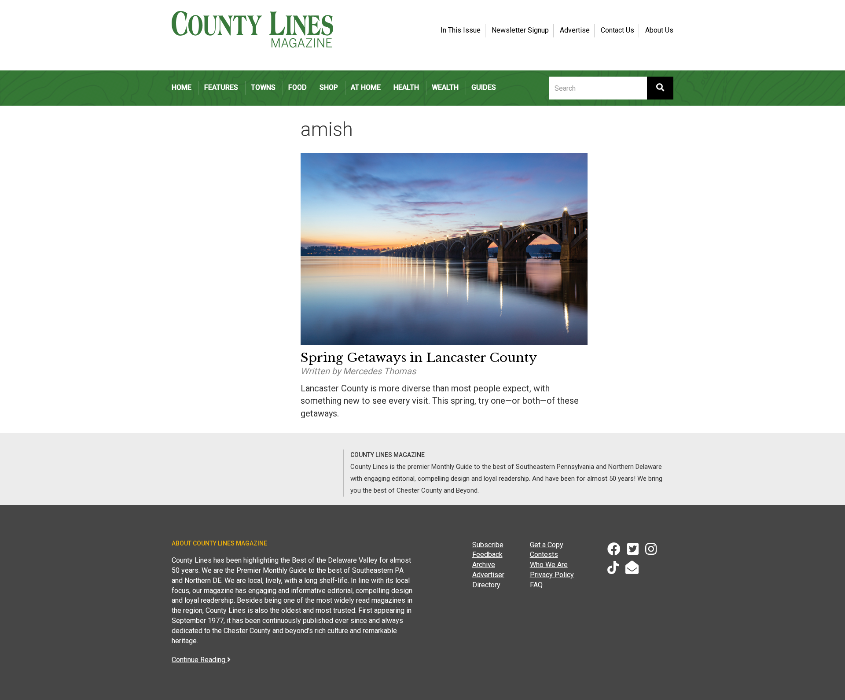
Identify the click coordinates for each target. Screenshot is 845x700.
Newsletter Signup (520, 30)
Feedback (487, 554)
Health (406, 87)
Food (297, 87)
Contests (544, 554)
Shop (329, 87)
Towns (263, 87)
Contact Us (617, 30)
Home (181, 87)
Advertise (575, 30)
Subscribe (487, 545)
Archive (483, 564)
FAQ (536, 585)
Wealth (445, 87)
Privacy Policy (552, 575)
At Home (366, 87)
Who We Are (549, 564)
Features (221, 87)
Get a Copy (546, 545)
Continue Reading (199, 660)
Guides (483, 87)
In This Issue (461, 30)
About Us (659, 30)
